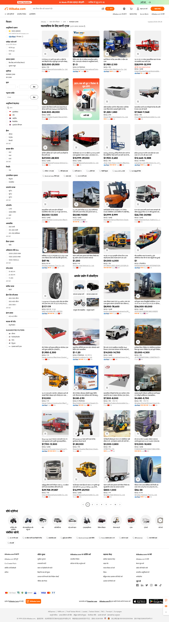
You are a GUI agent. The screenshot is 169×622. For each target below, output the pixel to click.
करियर (6, 572)
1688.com (60, 611)
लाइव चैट (106, 563)
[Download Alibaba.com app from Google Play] (156, 601)
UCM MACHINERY (79, 220)
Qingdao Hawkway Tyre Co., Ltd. (53, 265)
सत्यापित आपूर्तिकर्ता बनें (142, 572)
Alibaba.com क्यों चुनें (11, 559)
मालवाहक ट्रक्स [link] (73, 22)
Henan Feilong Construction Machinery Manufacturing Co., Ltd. (55, 403)
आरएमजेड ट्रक (52, 538)
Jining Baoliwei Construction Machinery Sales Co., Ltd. (55, 220)
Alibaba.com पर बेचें (142, 559)
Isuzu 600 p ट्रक (120, 171)
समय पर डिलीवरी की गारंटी (44, 568)
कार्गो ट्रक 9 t (78, 171)
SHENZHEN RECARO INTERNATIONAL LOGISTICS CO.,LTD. (148, 265)
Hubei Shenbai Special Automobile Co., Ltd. (148, 71)
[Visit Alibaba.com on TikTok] (160, 585)
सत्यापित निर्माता (74, 559)
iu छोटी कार (92, 171)
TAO (102, 611)
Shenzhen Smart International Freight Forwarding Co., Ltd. (86, 69)
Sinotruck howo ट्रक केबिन (87, 538)
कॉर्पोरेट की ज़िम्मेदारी (10, 568)
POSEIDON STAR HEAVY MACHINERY (148, 449)
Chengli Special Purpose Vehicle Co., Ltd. (55, 163)
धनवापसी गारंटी (41, 563)
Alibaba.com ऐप (105, 601)
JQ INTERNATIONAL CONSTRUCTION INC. (148, 357)
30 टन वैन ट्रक (14, 538)
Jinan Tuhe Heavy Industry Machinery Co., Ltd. (117, 163)
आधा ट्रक (68, 176)
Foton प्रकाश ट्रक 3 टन (108, 538)
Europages (118, 611)
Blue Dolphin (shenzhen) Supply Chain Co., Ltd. (86, 403)
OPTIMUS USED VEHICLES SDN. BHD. (117, 265)
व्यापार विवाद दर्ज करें (109, 568)
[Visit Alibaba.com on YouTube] (156, 585)
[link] (166, 600)
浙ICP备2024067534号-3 (143, 618)
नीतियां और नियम (42, 581)
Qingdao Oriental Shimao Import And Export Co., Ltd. (148, 403)
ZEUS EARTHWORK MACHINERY (146, 311)
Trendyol (109, 611)
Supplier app (92, 601)
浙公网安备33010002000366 (122, 618)
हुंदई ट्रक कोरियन (67, 538)
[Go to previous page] (83, 504)
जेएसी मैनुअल (104, 171)
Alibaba (43, 22)
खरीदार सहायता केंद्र (109, 559)
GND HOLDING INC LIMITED (52, 311)
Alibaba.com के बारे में (12, 554)
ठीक (34, 87)
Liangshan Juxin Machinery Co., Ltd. (147, 163)
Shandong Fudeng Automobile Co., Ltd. (117, 403)
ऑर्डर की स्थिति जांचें (142, 568)
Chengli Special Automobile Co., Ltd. (55, 69)
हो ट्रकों (12, 543)
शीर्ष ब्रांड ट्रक (64, 171)
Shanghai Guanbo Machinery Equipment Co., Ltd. (86, 449)
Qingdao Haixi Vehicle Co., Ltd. (83, 265)
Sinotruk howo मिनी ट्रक (52, 176)
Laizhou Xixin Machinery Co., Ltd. (115, 69)
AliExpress (51, 611)
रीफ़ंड (104, 572)
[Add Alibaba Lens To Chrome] (33, 601)
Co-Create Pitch (10, 563)
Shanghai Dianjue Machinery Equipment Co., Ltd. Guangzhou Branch (117, 220)
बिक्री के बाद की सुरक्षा (43, 572)
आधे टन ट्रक (124, 538)
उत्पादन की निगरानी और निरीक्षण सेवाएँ (48, 576)
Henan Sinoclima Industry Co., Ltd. (116, 117)
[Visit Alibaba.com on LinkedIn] (142, 585)
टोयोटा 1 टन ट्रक (49, 171)
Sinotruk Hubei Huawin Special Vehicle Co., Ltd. (55, 117)
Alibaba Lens (14, 601)
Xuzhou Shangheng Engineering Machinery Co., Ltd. (117, 311)
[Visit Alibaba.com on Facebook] (137, 585)
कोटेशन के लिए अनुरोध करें (77, 563)
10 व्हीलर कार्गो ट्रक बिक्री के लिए (33, 538)
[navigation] (22, 263)
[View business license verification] (105, 618)
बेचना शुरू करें (140, 563)
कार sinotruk (138, 538)
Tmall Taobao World (73, 611)
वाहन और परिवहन (55, 22)
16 (115, 504)
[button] (103, 8)
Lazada (84, 611)
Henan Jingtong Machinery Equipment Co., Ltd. (55, 357)
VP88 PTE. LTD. (109, 449)
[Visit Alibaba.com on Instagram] (151, 585)
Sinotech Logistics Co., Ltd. (82, 357)
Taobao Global (94, 611)
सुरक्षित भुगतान (41, 559)
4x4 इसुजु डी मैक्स (136, 171)
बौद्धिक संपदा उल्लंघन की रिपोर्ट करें (113, 576)
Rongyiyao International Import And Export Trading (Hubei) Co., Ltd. (117, 357)
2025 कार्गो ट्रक (82, 176)
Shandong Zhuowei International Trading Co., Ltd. (55, 449)
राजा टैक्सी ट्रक (153, 538)
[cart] (131, 9)
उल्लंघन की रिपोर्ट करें (109, 581)
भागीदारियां (139, 576)
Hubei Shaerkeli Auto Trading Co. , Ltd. (148, 220)
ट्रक (64, 22)
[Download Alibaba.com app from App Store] (140, 601)
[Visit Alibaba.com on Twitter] (146, 585)
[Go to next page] (120, 504)
